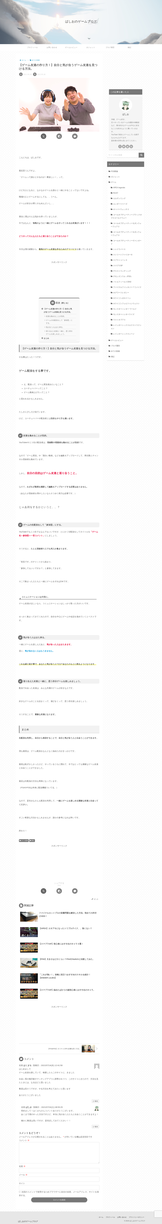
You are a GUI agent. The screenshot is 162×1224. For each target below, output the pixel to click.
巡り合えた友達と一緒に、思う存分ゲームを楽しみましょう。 (59, 332)
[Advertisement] (59, 148)
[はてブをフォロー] (124, 146)
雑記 (33, 840)
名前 (22, 1166)
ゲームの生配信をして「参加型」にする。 (59, 321)
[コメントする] (75, 136)
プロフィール (110, 1217)
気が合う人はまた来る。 (55, 327)
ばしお (125, 114)
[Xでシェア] (43, 136)
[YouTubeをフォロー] (127, 146)
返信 (96, 1101)
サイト (22, 1183)
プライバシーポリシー (136, 1217)
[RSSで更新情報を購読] (131, 146)
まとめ (46, 338)
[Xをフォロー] (120, 146)
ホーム (101, 1217)
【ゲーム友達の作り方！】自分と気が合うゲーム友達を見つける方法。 (58, 310)
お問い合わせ (122, 1217)
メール (23, 1175)
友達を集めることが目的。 (56, 316)
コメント (24, 1140)
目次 (58, 303)
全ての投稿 (24, 840)
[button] (59, 136)
